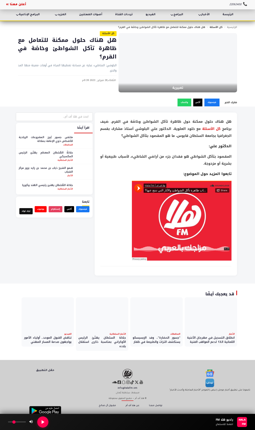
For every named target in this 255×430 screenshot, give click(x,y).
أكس (197, 102)
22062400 (235, 4)
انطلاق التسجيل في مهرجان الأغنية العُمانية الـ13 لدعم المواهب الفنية (211, 340)
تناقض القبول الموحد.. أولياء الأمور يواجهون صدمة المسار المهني (48, 340)
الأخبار (205, 14)
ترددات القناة (124, 14)
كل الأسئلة (216, 27)
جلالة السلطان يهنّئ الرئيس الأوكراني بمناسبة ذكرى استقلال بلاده (102, 342)
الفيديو (150, 14)
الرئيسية (232, 27)
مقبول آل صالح (107, 405)
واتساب (184, 102)
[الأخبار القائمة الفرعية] (199, 15)
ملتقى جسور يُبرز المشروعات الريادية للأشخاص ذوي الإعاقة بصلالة (46, 139)
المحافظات (68, 145)
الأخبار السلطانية (65, 160)
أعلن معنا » (16, 4)
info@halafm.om (127, 388)
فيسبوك (212, 102)
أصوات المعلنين (90, 14)
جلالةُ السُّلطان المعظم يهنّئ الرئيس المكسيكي (46, 154)
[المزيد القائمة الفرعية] (56, 15)
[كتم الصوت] (31, 422)
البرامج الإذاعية (29, 14)
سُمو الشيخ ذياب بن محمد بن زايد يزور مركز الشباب (46, 169)
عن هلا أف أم (132, 405)
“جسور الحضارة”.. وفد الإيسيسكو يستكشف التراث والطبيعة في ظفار (156, 340)
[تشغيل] (42, 422)
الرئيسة (228, 14)
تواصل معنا (155, 405)
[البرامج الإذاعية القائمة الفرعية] (17, 15)
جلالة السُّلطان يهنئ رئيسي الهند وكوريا (47, 185)
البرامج (178, 14)
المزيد (62, 14)
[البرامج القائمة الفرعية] (172, 15)
